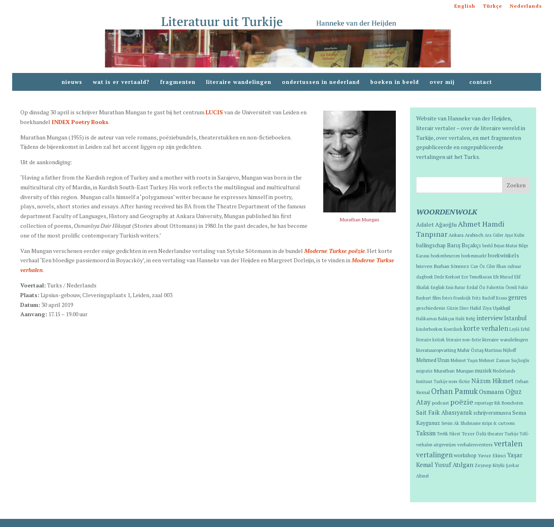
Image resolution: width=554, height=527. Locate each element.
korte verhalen (486, 328)
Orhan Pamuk (454, 391)
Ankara (456, 234)
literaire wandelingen (238, 82)
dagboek (424, 277)
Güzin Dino (457, 308)
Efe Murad (503, 277)
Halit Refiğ (465, 318)
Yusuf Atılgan (453, 465)
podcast (440, 402)
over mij (444, 82)
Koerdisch (453, 329)
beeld (487, 246)
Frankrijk (462, 298)
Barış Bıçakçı (464, 245)
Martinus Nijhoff (500, 350)
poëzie (461, 402)
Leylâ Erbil (519, 329)
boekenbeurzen (445, 256)
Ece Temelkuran (477, 277)
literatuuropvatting (436, 350)
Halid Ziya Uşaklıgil (490, 307)
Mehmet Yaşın (464, 360)
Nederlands (526, 6)
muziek (483, 370)
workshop (465, 455)
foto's (447, 298)
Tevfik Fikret (448, 434)
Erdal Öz (475, 287)
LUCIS (214, 112)
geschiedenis (430, 307)
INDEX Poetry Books (80, 122)
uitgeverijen (445, 445)
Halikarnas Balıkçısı (435, 318)
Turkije (511, 434)
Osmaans (491, 392)
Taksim (426, 433)
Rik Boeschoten (508, 403)
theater (495, 433)
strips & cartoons (498, 423)
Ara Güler (494, 235)
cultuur (514, 266)
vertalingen (434, 454)
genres (517, 297)
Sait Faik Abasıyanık (444, 412)
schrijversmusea (492, 412)
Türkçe (492, 6)
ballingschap (431, 245)
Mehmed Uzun (432, 360)
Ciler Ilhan (496, 266)
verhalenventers (475, 444)
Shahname (470, 423)
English (464, 6)
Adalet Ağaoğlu (436, 224)
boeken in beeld (394, 82)
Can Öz (477, 266)
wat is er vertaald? (121, 82)
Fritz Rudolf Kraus (489, 298)
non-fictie (459, 381)
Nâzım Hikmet (492, 380)
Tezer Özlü (474, 433)
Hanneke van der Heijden (479, 118)
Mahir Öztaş (470, 350)
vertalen (508, 443)
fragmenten (177, 82)
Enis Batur (455, 287)
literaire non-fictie (463, 340)
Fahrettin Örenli (502, 287)
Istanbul (515, 318)
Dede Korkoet (447, 277)
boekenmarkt (474, 256)
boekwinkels (503, 255)
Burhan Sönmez (451, 266)
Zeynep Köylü (490, 465)
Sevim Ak (450, 423)
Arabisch (474, 234)
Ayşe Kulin (514, 235)
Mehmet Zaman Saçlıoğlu (504, 360)
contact (480, 82)
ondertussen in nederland (321, 82)
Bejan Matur (505, 246)
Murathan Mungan (454, 370)
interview (490, 318)
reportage (484, 403)
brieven (424, 266)
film (436, 297)
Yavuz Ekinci (492, 455)
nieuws (72, 82)
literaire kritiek (430, 340)
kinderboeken (429, 329)
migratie (424, 371)
